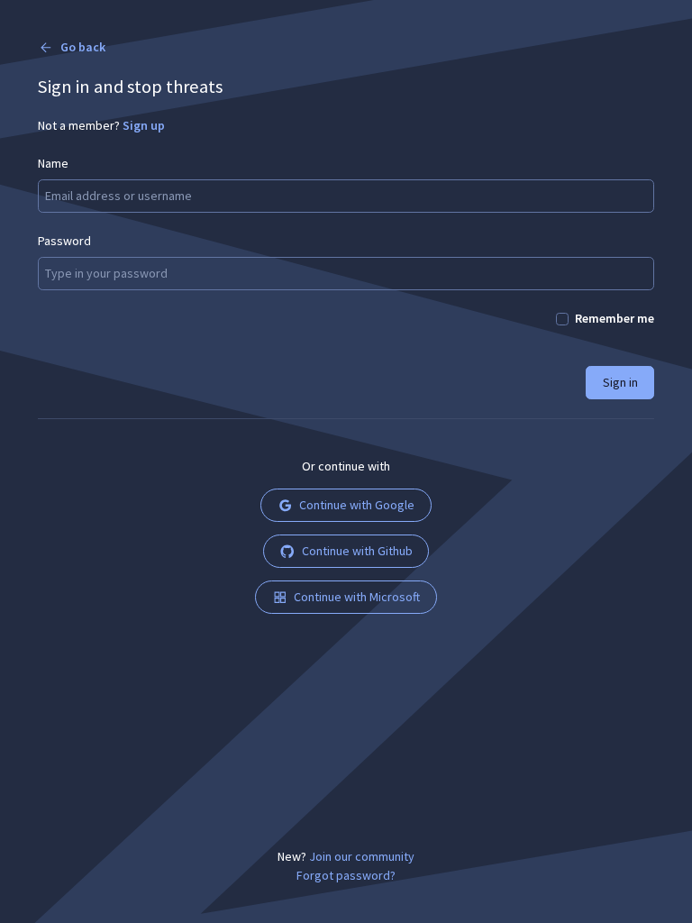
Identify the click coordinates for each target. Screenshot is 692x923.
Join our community (361, 856)
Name (53, 163)
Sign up (144, 125)
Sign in (620, 382)
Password (64, 241)
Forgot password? (346, 875)
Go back (82, 47)
